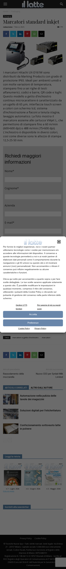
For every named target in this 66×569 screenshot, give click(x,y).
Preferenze (33, 322)
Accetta (33, 314)
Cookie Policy (24, 328)
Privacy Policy (40, 328)
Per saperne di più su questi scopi (48, 307)
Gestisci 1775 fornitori (21, 307)
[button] (58, 241)
